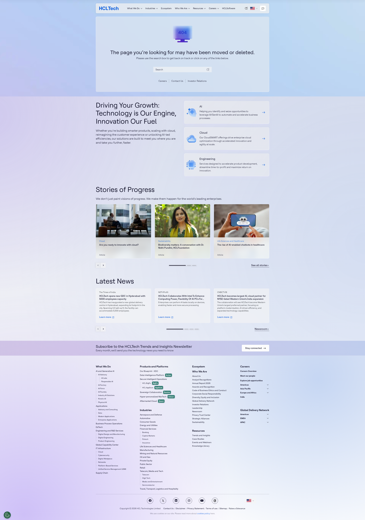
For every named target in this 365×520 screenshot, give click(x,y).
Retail (142, 467)
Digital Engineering (105, 438)
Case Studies (198, 439)
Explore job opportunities (251, 380)
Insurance (146, 443)
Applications (101, 406)
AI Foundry (102, 392)
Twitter (163, 501)
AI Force (101, 388)
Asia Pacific (245, 388)
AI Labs (104, 378)
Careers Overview (248, 371)
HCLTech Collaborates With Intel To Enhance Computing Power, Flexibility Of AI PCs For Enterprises (181, 297)
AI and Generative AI (105, 371)
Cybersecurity (103, 455)
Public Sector (146, 464)
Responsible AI (107, 381)
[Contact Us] (263, 8)
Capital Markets (148, 436)
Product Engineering (106, 441)
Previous (98, 265)
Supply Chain (102, 473)
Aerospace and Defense (151, 414)
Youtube (202, 501)
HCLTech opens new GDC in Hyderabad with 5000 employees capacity (122, 297)
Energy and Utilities (149, 425)
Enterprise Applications (107, 420)
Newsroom (261, 329)
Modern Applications (106, 416)
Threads (215, 501)
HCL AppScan (152, 388)
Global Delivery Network (203, 401)
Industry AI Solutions (106, 395)
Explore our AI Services (226, 112)
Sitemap (223, 508)
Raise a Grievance (237, 508)
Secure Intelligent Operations (153, 379)
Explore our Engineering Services (226, 164)
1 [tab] (177, 265)
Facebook (150, 501)
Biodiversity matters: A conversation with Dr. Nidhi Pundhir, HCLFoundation (181, 246)
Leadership (197, 408)
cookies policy (203, 513)
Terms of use (211, 508)
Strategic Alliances (200, 418)
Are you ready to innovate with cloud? (119, 244)
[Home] (108, 8)
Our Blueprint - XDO (149, 371)
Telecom (145, 475)
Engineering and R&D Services (109, 430)
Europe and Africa (248, 392)
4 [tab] (196, 329)
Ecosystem (166, 8)
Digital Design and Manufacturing (111, 434)
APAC (242, 422)
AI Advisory (102, 375)
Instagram (189, 501)
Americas (244, 385)
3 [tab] (194, 265)
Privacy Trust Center (201, 415)
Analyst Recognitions (201, 379)
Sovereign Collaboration (155, 392)
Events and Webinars (201, 442)
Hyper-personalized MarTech (157, 396)
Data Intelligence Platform (155, 375)
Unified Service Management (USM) (112, 469)
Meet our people (247, 376)
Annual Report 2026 (201, 383)
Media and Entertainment (152, 482)
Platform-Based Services (108, 466)
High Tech (146, 478)
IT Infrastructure (103, 448)
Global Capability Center (107, 444)
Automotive (145, 418)
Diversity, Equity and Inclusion (205, 397)
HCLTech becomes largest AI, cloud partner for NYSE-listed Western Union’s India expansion (241, 297)
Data (100, 413)
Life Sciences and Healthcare (153, 446)
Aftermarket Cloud (152, 401)
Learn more (105, 317)
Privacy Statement (195, 508)
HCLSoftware (228, 8)
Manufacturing (146, 450)
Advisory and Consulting (107, 409)
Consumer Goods (148, 422)
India (242, 397)
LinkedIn (176, 501)
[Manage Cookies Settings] (7, 515)
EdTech (99, 427)
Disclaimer (180, 508)
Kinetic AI (102, 399)
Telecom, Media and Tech (151, 471)
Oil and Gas (145, 457)
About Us (196, 376)
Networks (102, 462)
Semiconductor (148, 485)
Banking (145, 432)
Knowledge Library (200, 446)
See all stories (259, 265)
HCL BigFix (150, 383)
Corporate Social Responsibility (206, 393)
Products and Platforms (154, 366)
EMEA (243, 418)
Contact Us (177, 80)
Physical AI (102, 402)
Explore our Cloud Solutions (226, 138)
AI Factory (102, 385)
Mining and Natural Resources (153, 453)
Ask (246, 8)
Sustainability (198, 422)
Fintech (145, 439)
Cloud (100, 452)
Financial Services (148, 429)
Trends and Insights (201, 435)
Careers (163, 80)
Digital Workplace (105, 459)
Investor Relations (197, 80)
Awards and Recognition (203, 387)
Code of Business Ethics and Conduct (209, 390)
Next (103, 265)
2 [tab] (189, 265)
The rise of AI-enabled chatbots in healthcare (240, 244)
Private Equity (146, 460)
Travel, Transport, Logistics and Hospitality (159, 489)
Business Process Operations (109, 423)
